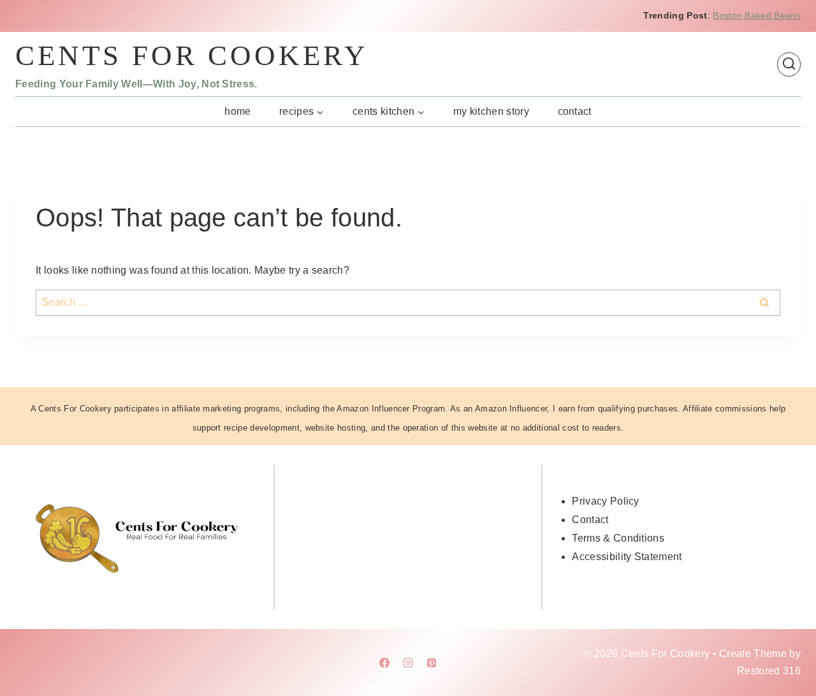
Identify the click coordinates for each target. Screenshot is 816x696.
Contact (575, 111)
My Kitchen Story (491, 111)
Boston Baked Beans (757, 15)
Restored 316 (769, 670)
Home (237, 111)
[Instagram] (408, 663)
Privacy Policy (605, 501)
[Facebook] (384, 663)
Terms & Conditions (618, 538)
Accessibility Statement (626, 556)
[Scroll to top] (786, 647)
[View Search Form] (789, 64)
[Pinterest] (431, 663)
